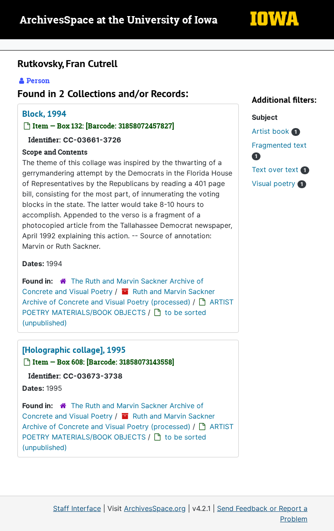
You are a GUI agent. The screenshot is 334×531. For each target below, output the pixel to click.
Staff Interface (77, 508)
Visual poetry (277, 183)
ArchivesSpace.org (155, 508)
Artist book (274, 131)
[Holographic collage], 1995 (74, 349)
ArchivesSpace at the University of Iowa (118, 20)
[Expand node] (325, 45)
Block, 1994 (44, 113)
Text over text (279, 169)
